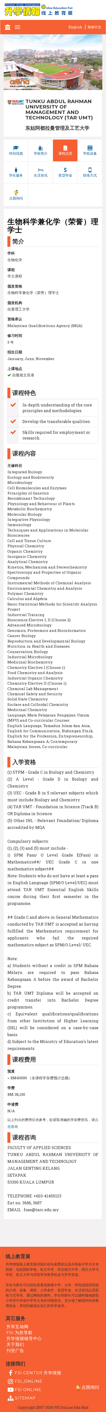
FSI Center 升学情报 (38, 1372)
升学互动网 (17, 1326)
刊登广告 (15, 1350)
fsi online (28, 1389)
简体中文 (94, 27)
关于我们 (15, 1344)
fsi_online (28, 1381)
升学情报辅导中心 (24, 1338)
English (75, 27)
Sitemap (25, 1397)
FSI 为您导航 (19, 1332)
